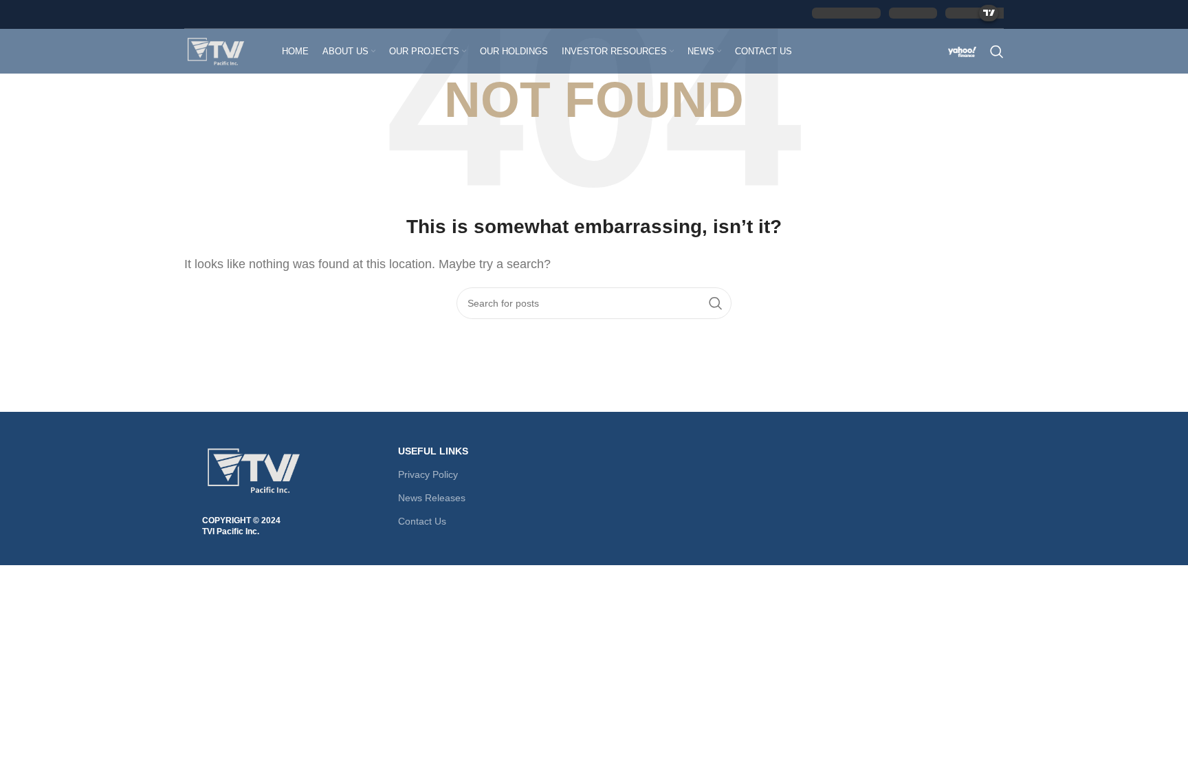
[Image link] (253, 469)
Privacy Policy (428, 474)
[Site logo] (216, 50)
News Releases (431, 497)
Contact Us (422, 521)
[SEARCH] (716, 303)
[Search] (997, 51)
